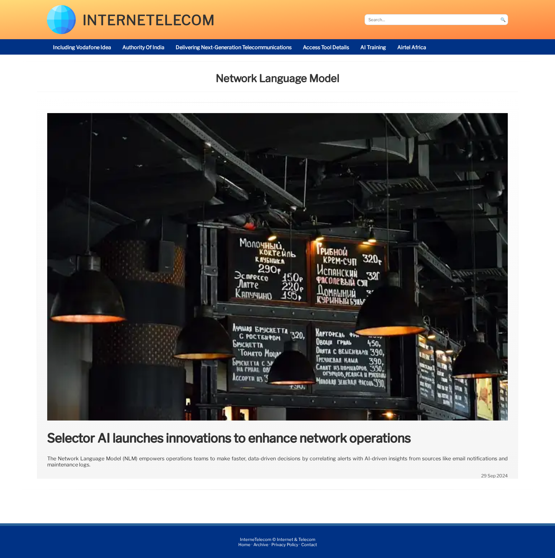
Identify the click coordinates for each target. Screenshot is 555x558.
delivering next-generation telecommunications (234, 47)
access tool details (326, 47)
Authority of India (143, 47)
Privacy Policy (284, 544)
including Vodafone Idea (82, 47)
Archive (261, 544)
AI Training (373, 47)
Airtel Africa (411, 47)
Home (244, 544)
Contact (309, 544)
